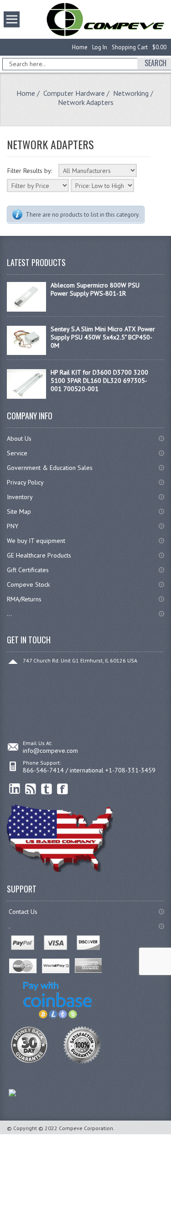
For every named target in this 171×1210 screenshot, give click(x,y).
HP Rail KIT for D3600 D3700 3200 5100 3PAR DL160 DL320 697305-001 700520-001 (99, 380)
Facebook (62, 789)
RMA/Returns (24, 599)
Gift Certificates (28, 570)
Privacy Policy (25, 482)
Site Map (19, 511)
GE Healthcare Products (39, 555)
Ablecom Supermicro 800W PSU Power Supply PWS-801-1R (95, 289)
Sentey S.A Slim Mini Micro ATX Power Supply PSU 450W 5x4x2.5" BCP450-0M (103, 337)
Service (17, 453)
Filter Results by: (29, 171)
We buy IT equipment (36, 541)
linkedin (15, 789)
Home (80, 47)
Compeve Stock (28, 584)
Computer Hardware (74, 93)
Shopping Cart (130, 47)
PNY (12, 526)
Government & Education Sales (50, 468)
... (9, 614)
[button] (170, 1209)
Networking (131, 93)
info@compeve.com (50, 750)
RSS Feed (30, 789)
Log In (99, 47)
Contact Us (23, 912)
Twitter (46, 789)
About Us (19, 438)
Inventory (20, 497)
